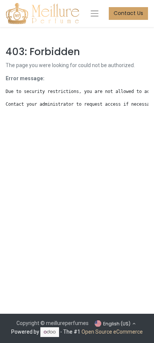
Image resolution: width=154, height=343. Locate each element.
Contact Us (128, 13)
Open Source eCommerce (112, 332)
